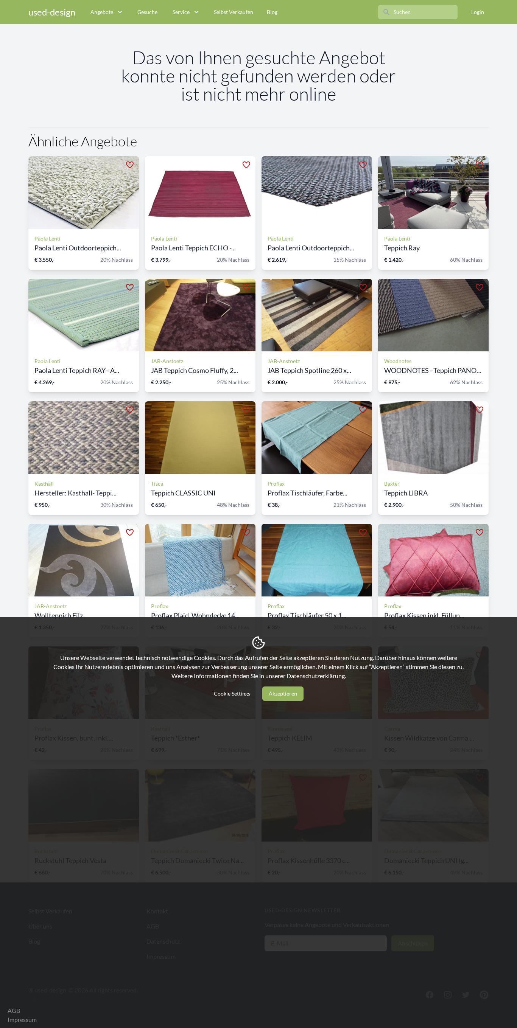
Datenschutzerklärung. (316, 675)
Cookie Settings (232, 693)
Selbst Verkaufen (233, 12)
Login (477, 12)
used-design (51, 11)
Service (181, 12)
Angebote (101, 12)
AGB (14, 1010)
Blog (272, 12)
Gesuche (147, 12)
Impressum (22, 1019)
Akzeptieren (283, 693)
